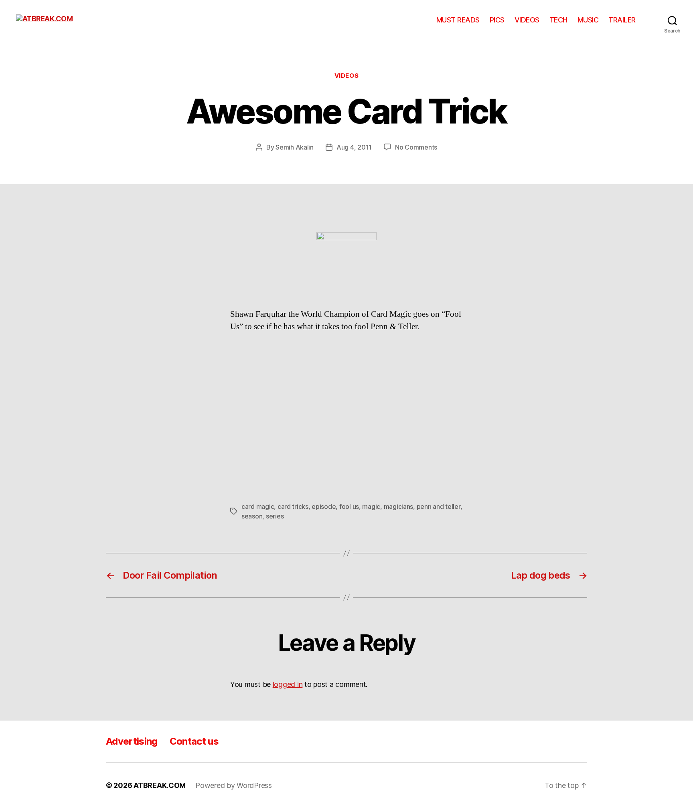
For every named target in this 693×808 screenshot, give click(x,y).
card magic (257, 506)
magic (371, 506)
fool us (349, 506)
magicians (398, 506)
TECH (558, 20)
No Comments (416, 147)
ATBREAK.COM (160, 785)
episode (324, 506)
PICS (497, 20)
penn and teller (438, 506)
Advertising (132, 741)
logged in (288, 684)
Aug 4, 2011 (354, 147)
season (251, 516)
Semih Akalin (295, 147)
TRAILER (622, 20)
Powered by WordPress (233, 785)
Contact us (194, 741)
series (275, 516)
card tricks (293, 506)
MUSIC (588, 20)
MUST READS (458, 20)
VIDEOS (527, 20)
